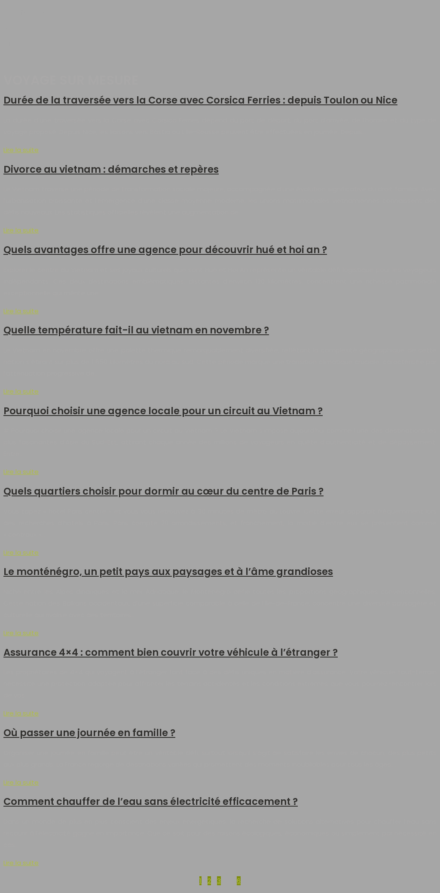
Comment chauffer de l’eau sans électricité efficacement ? (150, 801)
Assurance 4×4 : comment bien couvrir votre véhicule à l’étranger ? (170, 652)
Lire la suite (21, 149)
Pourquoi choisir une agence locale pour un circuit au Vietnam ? (163, 411)
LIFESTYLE (19, 44)
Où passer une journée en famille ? (89, 733)
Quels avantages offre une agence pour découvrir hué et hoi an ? (165, 250)
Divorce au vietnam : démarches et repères (111, 169)
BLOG (14, 59)
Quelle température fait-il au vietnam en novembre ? (136, 330)
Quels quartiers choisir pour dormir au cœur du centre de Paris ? (163, 491)
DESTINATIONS (27, 12)
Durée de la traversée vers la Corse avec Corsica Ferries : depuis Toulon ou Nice (200, 100)
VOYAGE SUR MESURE (38, 28)
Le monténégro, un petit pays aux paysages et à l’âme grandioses (168, 571)
